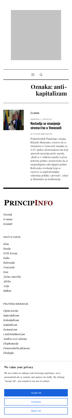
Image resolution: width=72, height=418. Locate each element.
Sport (6, 358)
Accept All (36, 392)
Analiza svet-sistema (15, 295)
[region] (36, 390)
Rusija (7, 205)
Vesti (6, 329)
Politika (7, 334)
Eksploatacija (10, 300)
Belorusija (9, 219)
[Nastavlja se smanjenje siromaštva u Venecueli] (13, 77)
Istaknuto (8, 348)
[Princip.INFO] (36, 13)
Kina (6, 200)
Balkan (7, 247)
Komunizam (10, 286)
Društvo (47, 76)
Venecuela (9, 224)
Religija (7, 353)
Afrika (7, 238)
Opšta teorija (10, 267)
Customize (36, 401)
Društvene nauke (13, 343)
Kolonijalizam (11, 277)
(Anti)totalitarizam (14, 291)
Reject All (36, 410)
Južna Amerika (12, 233)
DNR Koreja (10, 210)
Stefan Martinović (42, 91)
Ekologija (8, 309)
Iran (5, 229)
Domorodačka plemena (16, 305)
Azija (6, 243)
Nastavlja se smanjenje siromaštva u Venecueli (45, 82)
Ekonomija (9, 339)
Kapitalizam (10, 281)
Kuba (6, 215)
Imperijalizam (11, 272)
